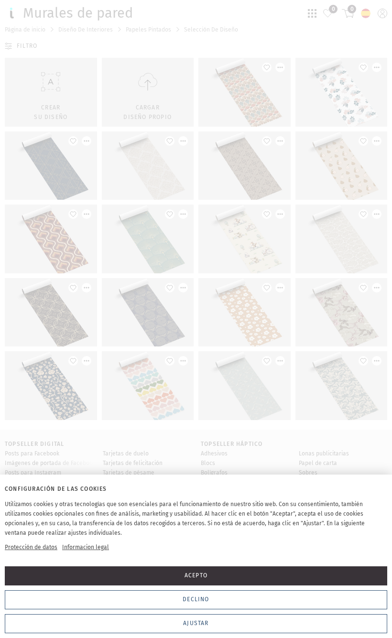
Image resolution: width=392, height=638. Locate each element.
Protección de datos (31, 547)
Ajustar (195, 623)
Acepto (196, 575)
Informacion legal (85, 547)
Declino (196, 599)
